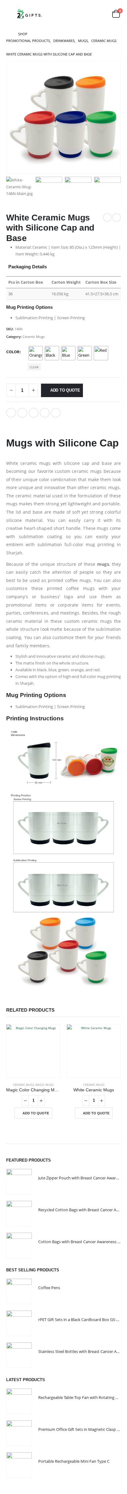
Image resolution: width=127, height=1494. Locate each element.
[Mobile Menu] (10, 14)
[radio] (36, 353)
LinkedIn (34, 413)
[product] (33, 1051)
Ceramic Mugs (34, 336)
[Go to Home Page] (8, 34)
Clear (34, 367)
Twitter (22, 413)
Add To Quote (65, 390)
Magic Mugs (44, 1085)
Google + (45, 413)
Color (13, 351)
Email (56, 413)
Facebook (11, 413)
